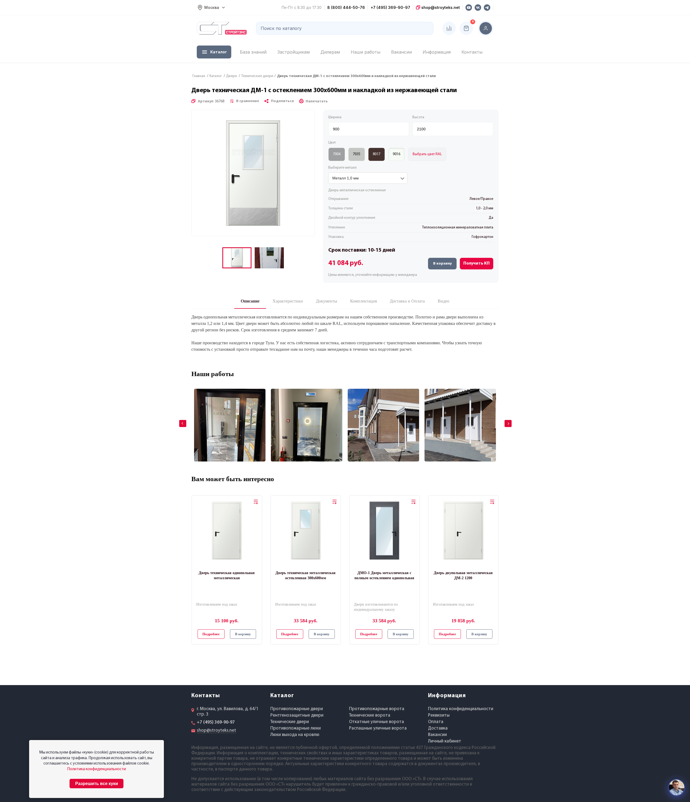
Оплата (435, 722)
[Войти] (485, 28)
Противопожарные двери (296, 709)
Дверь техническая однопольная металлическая (227, 575)
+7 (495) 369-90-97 (390, 7)
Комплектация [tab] (363, 301)
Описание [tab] (250, 301)
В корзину (442, 264)
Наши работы (365, 52)
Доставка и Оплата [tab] (407, 301)
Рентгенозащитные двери (296, 715)
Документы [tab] (326, 301)
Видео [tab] (443, 301)
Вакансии (401, 52)
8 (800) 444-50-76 (346, 7)
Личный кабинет (444, 741)
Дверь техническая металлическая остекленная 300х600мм (305, 575)
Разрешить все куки (96, 783)
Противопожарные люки (295, 728)
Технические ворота (369, 715)
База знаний (253, 52)
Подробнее (211, 634)
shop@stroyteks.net (440, 7)
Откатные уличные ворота (376, 722)
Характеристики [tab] (287, 301)
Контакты (471, 52)
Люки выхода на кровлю (294, 734)
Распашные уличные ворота (378, 728)
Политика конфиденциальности (460, 709)
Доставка (438, 728)
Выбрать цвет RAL (427, 154)
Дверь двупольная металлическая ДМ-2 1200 (463, 575)
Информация (437, 52)
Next (504, 419)
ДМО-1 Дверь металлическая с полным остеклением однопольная (384, 575)
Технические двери (289, 722)
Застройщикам (293, 52)
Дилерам (330, 52)
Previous (179, 419)
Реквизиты (439, 715)
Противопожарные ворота (376, 709)
